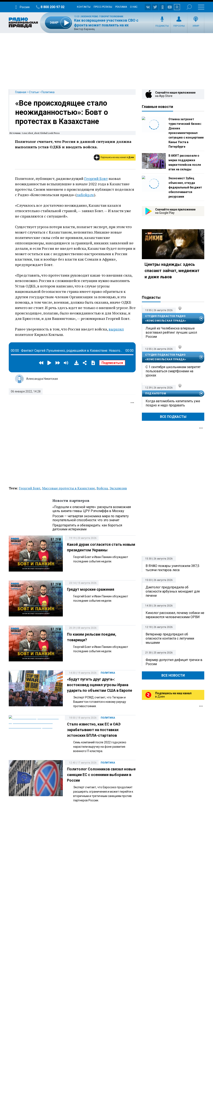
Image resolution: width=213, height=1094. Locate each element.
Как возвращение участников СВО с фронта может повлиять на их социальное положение (106, 25)
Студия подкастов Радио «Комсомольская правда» (165, 318)
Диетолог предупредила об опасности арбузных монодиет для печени (173, 591)
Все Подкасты (173, 417)
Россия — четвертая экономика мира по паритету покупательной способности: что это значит (90, 518)
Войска (102, 488)
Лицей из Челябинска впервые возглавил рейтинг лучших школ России (171, 332)
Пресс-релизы (103, 6)
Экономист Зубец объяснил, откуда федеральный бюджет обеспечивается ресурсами (185, 187)
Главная (20, 92)
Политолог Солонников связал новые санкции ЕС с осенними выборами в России (101, 774)
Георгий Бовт (96, 178)
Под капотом (155, 393)
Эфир (195, 26)
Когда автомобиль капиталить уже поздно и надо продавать (173, 403)
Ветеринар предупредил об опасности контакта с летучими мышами (170, 638)
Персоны (179, 26)
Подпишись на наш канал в (117, 157)
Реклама (121, 6)
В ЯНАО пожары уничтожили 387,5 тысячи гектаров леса (172, 568)
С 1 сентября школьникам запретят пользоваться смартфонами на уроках (173, 371)
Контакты (83, 6)
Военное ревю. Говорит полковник (102, 16)
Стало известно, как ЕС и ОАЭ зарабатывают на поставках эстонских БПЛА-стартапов (93, 730)
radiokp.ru (85, 194)
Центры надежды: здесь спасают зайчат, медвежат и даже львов (172, 270)
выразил (116, 329)
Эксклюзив (118, 488)
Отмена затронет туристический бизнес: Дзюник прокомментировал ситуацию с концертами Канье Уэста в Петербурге (186, 133)
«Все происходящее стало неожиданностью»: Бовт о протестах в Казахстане (61, 112)
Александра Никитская (42, 378)
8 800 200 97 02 (52, 7)
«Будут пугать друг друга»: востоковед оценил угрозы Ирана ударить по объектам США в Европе (99, 685)
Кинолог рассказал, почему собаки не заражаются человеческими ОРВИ (175, 615)
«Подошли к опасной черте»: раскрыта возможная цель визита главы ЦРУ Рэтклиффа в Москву (91, 509)
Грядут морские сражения (90, 589)
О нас (133, 6)
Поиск (189, 7)
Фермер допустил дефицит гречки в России (174, 662)
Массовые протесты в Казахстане (68, 488)
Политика (47, 92)
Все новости (173, 675)
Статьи (34, 92)
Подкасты (162, 26)
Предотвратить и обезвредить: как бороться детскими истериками (87, 527)
